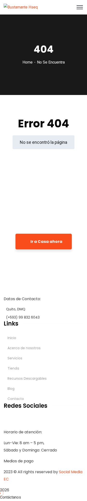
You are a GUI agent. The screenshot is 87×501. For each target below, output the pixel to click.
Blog (10, 388)
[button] (43, 497)
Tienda (13, 368)
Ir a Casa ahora (46, 241)
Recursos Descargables (27, 378)
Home (27, 62)
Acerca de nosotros (24, 348)
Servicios (14, 358)
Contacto (15, 398)
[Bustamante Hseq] (21, 7)
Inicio (11, 337)
